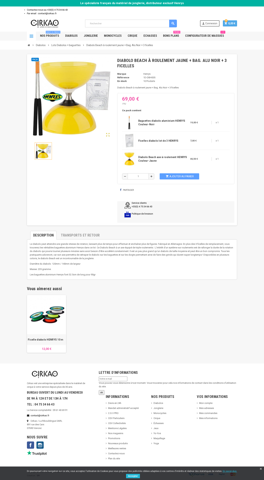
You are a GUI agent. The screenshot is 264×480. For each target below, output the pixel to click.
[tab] (43, 234)
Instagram (40, 445)
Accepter (133, 476)
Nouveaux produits (118, 443)
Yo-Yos (157, 433)
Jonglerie (91, 35)
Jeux (156, 428)
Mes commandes (208, 413)
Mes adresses (206, 408)
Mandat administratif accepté (123, 408)
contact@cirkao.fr (40, 415)
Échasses (159, 423)
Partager (128, 190)
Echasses (150, 35)
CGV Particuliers (116, 418)
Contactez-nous (116, 453)
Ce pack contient (131, 110)
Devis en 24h (114, 403)
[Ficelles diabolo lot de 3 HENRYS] (129, 140)
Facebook (30, 445)
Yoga (156, 443)
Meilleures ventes (117, 448)
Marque (121, 74)
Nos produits (50, 34)
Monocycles (113, 35)
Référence (123, 77)
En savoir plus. (230, 471)
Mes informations (208, 418)
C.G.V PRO (113, 413)
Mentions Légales (117, 428)
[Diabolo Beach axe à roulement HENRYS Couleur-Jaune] (129, 158)
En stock (122, 81)
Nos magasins (115, 433)
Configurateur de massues (205, 34)
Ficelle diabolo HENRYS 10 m (45, 339)
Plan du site (114, 458)
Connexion (209, 23)
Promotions (114, 438)
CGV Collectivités (117, 423)
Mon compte (205, 403)
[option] (46, 324)
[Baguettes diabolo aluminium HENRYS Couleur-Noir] (129, 122)
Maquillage (159, 438)
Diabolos (71, 35)
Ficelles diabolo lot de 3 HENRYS (158, 140)
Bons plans (171, 34)
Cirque (132, 35)
